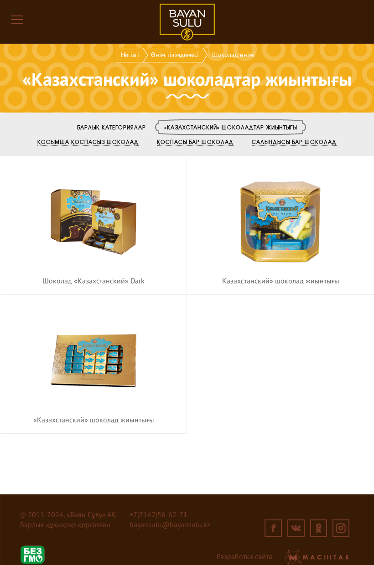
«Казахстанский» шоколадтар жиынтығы (230, 127)
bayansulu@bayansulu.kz (170, 525)
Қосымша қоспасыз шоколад (88, 141)
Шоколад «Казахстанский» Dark (93, 281)
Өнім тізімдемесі (175, 55)
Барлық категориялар (111, 127)
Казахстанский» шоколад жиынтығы (280, 281)
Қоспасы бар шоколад (195, 141)
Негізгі (130, 55)
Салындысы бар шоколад (294, 141)
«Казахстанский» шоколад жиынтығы (93, 420)
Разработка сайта (244, 557)
